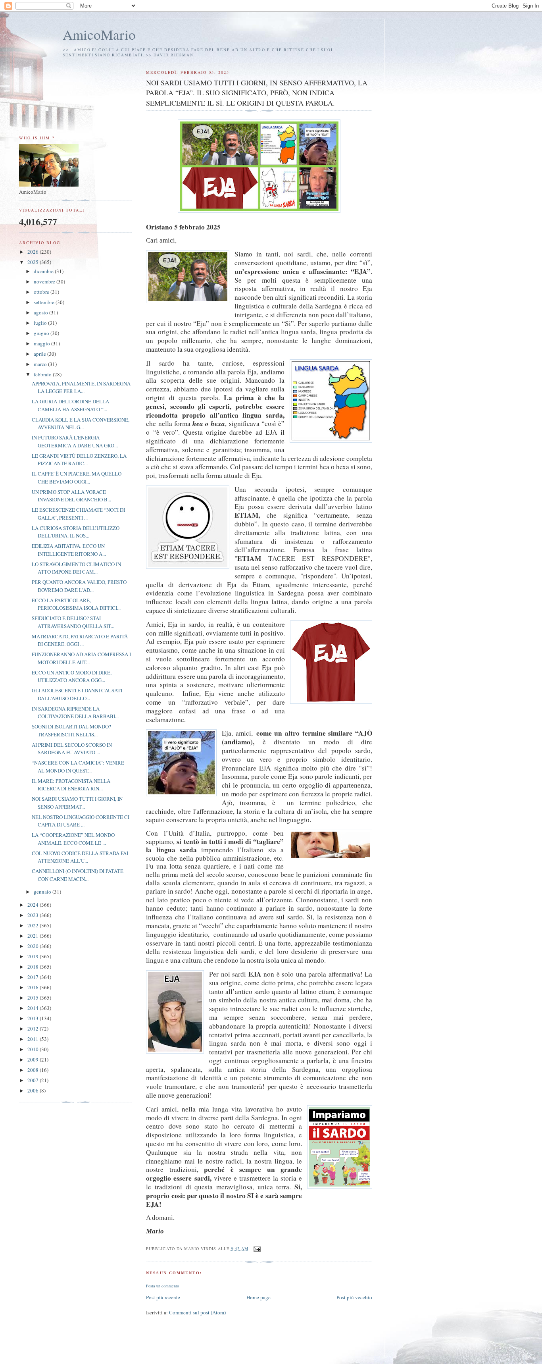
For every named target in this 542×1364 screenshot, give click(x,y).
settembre (45, 302)
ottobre (42, 291)
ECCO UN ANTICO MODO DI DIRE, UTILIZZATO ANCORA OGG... (71, 676)
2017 (33, 977)
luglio (41, 322)
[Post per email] (257, 1248)
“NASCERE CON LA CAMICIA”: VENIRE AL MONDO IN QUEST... (78, 766)
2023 (33, 915)
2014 (33, 1007)
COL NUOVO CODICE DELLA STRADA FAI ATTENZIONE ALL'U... (80, 857)
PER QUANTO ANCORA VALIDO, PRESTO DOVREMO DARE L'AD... (79, 585)
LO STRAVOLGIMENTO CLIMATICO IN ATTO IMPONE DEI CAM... (76, 568)
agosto (41, 312)
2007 (33, 1080)
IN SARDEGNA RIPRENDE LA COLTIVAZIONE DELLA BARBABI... (75, 712)
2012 (33, 1028)
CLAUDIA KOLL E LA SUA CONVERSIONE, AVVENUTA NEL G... (80, 423)
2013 (33, 1018)
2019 (33, 956)
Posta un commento (162, 1286)
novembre (45, 281)
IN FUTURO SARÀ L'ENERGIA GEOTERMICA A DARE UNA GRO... (75, 441)
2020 (33, 946)
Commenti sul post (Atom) (197, 1312)
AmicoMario (99, 34)
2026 (33, 251)
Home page (258, 1297)
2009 (33, 1059)
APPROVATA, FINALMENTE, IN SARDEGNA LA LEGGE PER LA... (81, 387)
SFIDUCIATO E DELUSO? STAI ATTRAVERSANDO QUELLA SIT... (73, 622)
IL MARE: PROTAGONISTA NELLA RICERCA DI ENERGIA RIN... (71, 784)
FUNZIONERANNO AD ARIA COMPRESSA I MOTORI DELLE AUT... (81, 658)
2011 (33, 1038)
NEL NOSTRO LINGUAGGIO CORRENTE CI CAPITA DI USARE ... (80, 820)
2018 (33, 966)
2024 (33, 904)
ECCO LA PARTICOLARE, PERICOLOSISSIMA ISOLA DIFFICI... (76, 604)
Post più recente (163, 1297)
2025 (33, 262)
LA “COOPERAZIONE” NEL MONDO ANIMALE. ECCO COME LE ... (73, 838)
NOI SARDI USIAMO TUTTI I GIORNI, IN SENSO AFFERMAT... (77, 802)
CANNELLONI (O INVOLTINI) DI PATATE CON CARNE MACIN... (77, 874)
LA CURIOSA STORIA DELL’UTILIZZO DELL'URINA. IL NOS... (75, 531)
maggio (42, 343)
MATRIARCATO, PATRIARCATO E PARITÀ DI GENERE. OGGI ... (80, 640)
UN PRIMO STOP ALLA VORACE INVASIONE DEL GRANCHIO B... (71, 495)
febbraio (43, 374)
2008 (33, 1069)
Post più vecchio (354, 1297)
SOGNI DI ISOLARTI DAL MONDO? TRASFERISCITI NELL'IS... (71, 730)
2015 (33, 997)
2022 (33, 925)
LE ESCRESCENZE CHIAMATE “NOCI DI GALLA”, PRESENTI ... (78, 513)
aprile (40, 353)
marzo (41, 364)
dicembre (44, 271)
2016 (33, 987)
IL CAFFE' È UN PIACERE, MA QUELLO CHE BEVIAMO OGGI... (76, 477)
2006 (33, 1090)
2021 (33, 935)
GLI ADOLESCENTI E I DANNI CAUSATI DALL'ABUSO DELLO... (77, 694)
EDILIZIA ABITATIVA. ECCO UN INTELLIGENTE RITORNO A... (69, 549)
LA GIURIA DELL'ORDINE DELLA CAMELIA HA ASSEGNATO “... (70, 405)
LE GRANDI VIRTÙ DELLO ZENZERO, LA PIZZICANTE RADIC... (79, 459)
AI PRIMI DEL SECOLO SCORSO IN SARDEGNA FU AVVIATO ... (72, 748)
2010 (33, 1049)
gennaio (43, 891)
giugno (42, 333)
